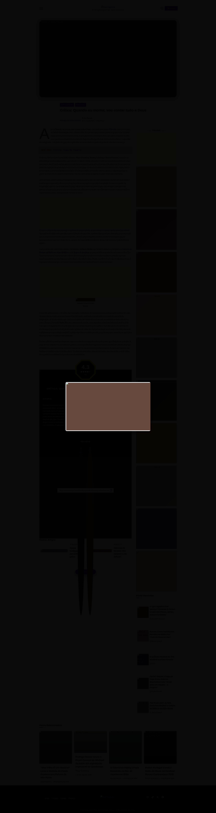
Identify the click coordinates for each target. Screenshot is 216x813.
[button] (211, 3)
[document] (108, 406)
